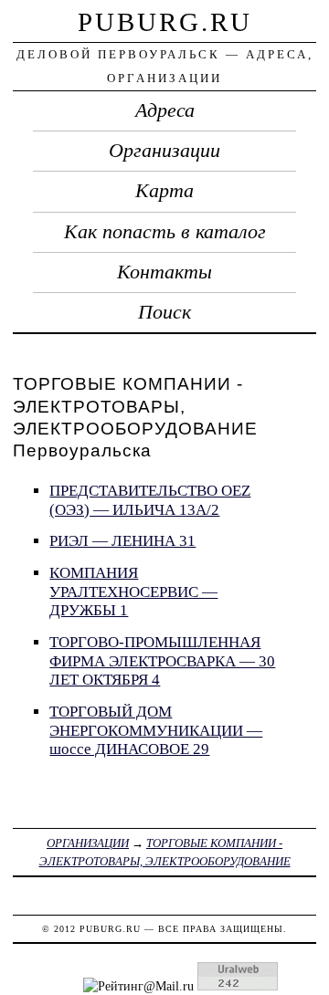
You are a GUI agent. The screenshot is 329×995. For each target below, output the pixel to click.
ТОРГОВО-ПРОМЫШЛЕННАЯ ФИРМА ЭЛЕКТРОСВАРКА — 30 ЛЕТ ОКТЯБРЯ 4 (162, 661)
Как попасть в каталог (165, 232)
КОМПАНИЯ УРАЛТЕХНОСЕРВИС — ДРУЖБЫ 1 (133, 591)
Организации (164, 151)
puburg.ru (165, 22)
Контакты (164, 272)
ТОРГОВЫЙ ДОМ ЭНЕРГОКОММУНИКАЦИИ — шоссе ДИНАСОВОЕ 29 (155, 730)
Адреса (165, 110)
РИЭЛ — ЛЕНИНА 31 (122, 541)
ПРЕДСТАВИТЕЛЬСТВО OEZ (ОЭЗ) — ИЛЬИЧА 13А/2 (149, 500)
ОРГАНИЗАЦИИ (88, 843)
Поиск (164, 312)
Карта (164, 191)
